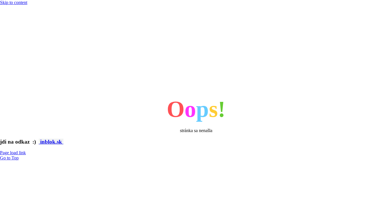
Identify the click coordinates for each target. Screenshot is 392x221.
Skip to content (13, 2)
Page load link (13, 152)
